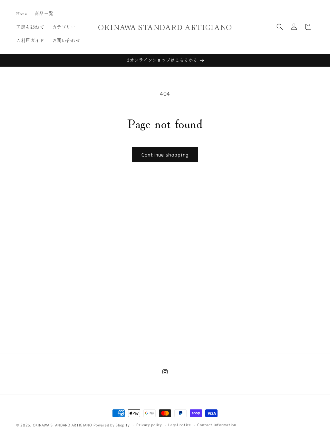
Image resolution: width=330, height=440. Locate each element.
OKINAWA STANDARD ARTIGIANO (62, 425)
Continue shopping (165, 154)
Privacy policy (149, 424)
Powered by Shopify (111, 425)
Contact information (216, 424)
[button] (280, 27)
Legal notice (179, 424)
